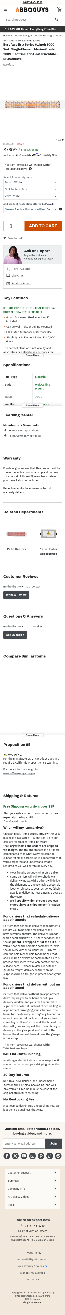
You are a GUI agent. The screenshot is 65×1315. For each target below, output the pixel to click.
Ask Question (15, 634)
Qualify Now (49, 155)
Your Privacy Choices (31, 1266)
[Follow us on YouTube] (24, 1156)
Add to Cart (43, 226)
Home (6, 35)
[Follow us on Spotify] (58, 1156)
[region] (32, 107)
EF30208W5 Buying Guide (25, 436)
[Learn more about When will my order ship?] (30, 169)
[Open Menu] (5, 9)
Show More (32, 355)
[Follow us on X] (15, 1156)
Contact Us (33, 1279)
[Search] (57, 19)
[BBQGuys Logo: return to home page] (32, 10)
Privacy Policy (32, 1253)
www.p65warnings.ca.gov (19, 773)
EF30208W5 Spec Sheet (24, 430)
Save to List (14, 238)
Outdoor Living (22, 35)
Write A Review (16, 595)
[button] (32, 1173)
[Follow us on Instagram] (32, 1156)
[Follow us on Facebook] (7, 1156)
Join (53, 1143)
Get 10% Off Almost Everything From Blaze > (32, 29)
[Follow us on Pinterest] (41, 1156)
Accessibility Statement (32, 1259)
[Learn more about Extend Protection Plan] (60, 209)
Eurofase (8, 64)
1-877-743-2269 (32, 2)
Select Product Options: (17, 177)
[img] (32, 104)
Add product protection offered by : (28, 204)
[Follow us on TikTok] (49, 1156)
